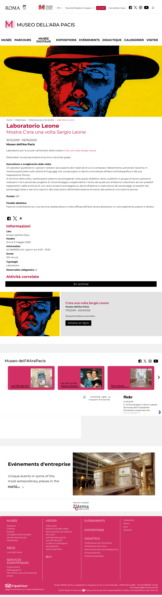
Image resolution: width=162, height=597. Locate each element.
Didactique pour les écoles (41, 120)
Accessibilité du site (140, 590)
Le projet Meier (14, 552)
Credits (125, 590)
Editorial (11, 526)
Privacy (88, 590)
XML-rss (154, 590)
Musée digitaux (43, 40)
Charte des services (16, 537)
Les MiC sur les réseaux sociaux (69, 384)
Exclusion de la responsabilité (107, 590)
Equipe (10, 531)
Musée (6, 40)
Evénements (89, 40)
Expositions (66, 40)
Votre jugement (54, 549)
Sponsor (127, 530)
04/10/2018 (140, 408)
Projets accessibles (94, 556)
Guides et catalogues (56, 543)
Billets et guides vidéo (57, 528)
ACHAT (101, 8)
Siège (11, 548)
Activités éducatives (56, 537)
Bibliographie (14, 570)
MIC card (50, 534)
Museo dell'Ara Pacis (46, 25)
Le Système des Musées (19, 534)
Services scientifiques (18, 561)
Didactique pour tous (95, 546)
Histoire (11, 528)
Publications (13, 567)
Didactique (112, 40)
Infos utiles (51, 526)
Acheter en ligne (78, 322)
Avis (125, 526)
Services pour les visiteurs (59, 531)
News (126, 523)
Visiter (152, 40)
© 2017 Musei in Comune (69, 590)
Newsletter (12, 540)
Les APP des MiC (20, 385)
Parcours (22, 40)
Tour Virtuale (117, 385)
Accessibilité (52, 546)
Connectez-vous (117, 8)
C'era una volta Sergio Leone (80, 150)
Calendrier (134, 40)
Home (9, 120)
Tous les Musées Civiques (78, 8)
